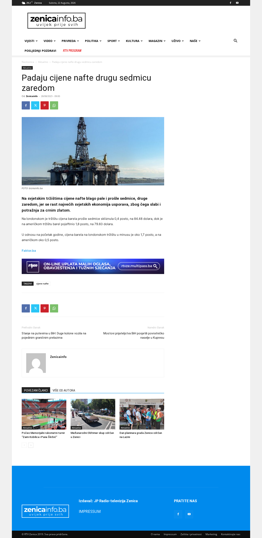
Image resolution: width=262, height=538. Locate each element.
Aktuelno (43, 62)
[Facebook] (230, 3)
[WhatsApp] (54, 105)
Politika (91, 41)
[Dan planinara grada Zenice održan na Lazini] (142, 414)
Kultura (132, 41)
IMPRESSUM (90, 511)
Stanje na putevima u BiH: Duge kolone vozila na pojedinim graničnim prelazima (54, 335)
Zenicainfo (32, 96)
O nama (155, 534)
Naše (193, 41)
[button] (235, 41)
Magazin (155, 41)
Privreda (69, 41)
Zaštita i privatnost (191, 534)
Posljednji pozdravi (40, 51)
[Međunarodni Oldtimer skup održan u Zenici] (93, 414)
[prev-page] (24, 445)
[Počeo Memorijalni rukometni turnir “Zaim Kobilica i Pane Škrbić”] (44, 414)
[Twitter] (35, 105)
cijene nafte (42, 283)
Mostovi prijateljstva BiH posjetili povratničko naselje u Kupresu (133, 335)
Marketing (211, 534)
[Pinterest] (45, 105)
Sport (112, 41)
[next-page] (30, 445)
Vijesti (29, 41)
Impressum (170, 534)
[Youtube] (237, 3)
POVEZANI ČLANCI (36, 390)
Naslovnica (28, 62)
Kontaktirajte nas (230, 534)
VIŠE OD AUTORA (64, 390)
